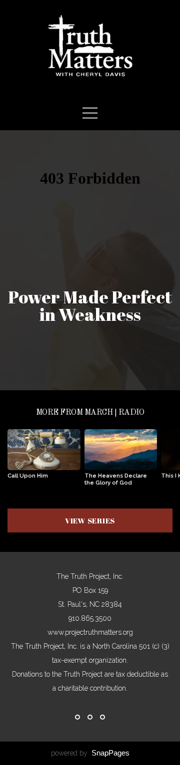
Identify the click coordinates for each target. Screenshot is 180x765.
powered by (90, 753)
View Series (90, 520)
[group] (44, 458)
